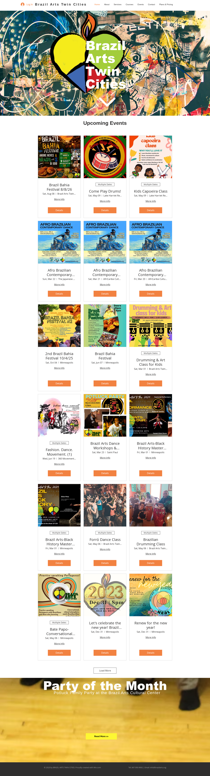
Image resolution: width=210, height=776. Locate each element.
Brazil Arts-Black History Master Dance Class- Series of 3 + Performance (150, 445)
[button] (129, 4)
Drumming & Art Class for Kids (150, 362)
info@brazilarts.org (158, 767)
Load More (105, 670)
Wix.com (97, 767)
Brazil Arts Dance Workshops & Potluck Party (105, 445)
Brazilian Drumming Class (151, 541)
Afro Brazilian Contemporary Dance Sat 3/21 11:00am (105, 272)
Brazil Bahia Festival (105, 355)
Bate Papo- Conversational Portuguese (59, 631)
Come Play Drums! (105, 191)
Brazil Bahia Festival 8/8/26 (59, 187)
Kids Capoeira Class (150, 191)
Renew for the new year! (150, 625)
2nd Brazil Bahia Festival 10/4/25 (59, 355)
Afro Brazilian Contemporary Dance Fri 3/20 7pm (150, 272)
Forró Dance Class (105, 539)
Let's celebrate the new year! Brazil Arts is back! (105, 625)
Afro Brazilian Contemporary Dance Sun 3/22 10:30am (59, 272)
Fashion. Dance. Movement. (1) (59, 451)
